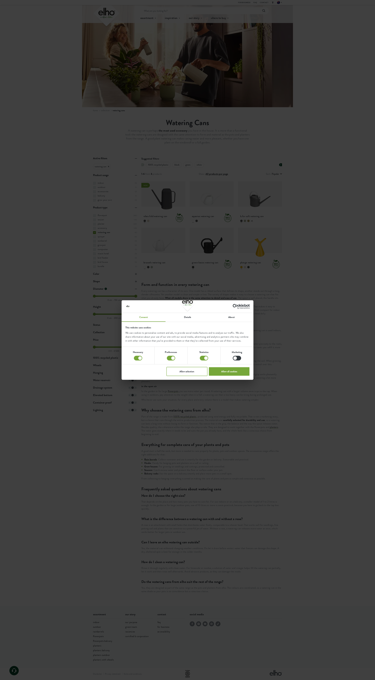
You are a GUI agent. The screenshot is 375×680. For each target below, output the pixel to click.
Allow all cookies (229, 371)
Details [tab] (187, 317)
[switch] (171, 358)
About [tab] (231, 317)
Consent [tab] (143, 317)
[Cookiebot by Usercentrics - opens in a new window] (237, 306)
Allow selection (186, 371)
